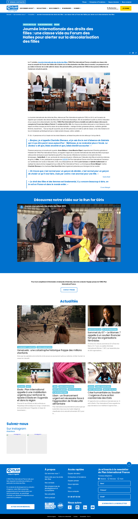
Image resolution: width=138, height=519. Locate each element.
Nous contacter (127, 2)
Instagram (77, 507)
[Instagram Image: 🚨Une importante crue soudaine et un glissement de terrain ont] (37, 444)
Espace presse (73, 480)
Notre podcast (50, 497)
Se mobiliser (66, 8)
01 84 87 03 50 (74, 496)
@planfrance (11, 431)
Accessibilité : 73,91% (85, 516)
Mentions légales (51, 516)
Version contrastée (17, 2)
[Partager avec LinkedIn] (133, 53)
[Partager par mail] (136, 53)
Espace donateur (113, 2)
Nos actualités (50, 494)
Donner (77, 8)
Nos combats (54, 8)
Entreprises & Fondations (97, 2)
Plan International (45, 24)
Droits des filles (29, 24)
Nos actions (41, 8)
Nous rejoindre (73, 484)
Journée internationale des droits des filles (52, 62)
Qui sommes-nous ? (27, 8)
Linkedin (85, 507)
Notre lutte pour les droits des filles (54, 478)
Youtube (93, 507)
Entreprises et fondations (77, 477)
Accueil (9, 14)
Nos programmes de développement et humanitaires (52, 488)
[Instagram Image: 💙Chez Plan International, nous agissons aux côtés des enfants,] (16, 444)
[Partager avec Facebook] (130, 53)
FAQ (69, 488)
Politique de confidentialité (64, 516)
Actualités (31, 14)
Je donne (126, 8)
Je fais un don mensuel (20, 507)
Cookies (76, 516)
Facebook (70, 507)
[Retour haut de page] (129, 464)
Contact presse (69, 290)
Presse (84, 2)
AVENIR (65, 159)
